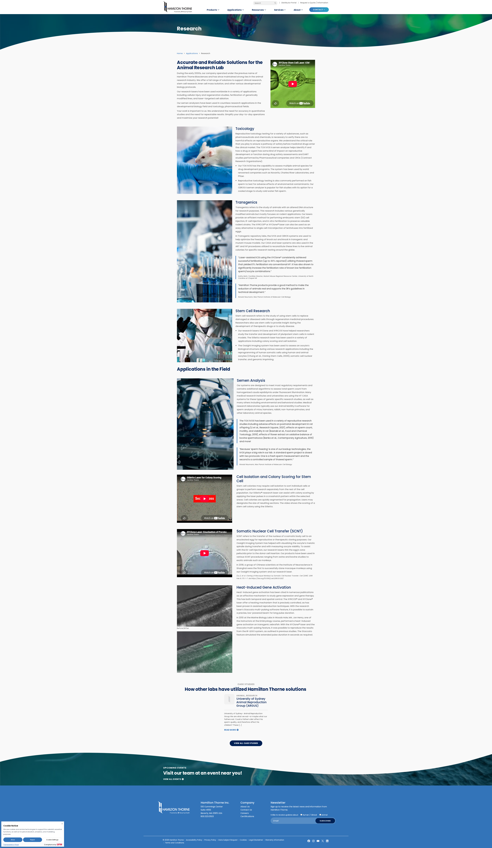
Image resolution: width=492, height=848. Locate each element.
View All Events (172, 779)
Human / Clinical (310, 815)
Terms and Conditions (174, 843)
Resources (258, 9)
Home (180, 53)
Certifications (247, 816)
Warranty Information (274, 840)
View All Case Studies (246, 743)
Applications (234, 9)
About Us (245, 806)
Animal (324, 815)
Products (212, 9)
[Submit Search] (275, 3)
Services (279, 9)
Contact (318, 9)
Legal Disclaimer (256, 840)
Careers (244, 813)
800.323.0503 (207, 816)
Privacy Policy (210, 840)
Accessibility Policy (194, 840)
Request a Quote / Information (314, 2)
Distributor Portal (288, 2)
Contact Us (246, 809)
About (297, 9)
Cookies (243, 840)
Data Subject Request (228, 840)
